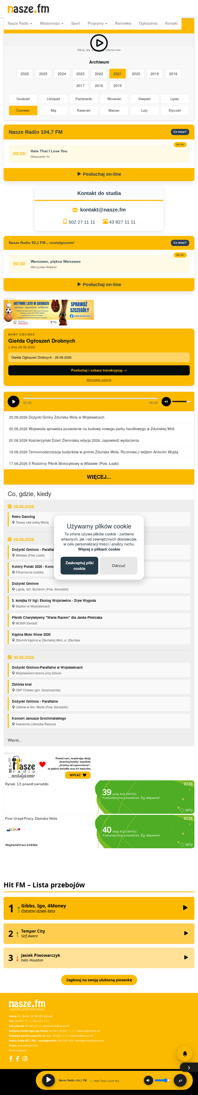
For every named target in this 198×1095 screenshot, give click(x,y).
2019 (155, 73)
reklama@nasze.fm (88, 1030)
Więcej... (99, 476)
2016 (99, 85)
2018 (173, 73)
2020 (136, 73)
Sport (75, 23)
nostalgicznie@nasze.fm (89, 1040)
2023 (80, 73)
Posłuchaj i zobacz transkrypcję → (99, 370)
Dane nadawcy (18, 1050)
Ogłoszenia (148, 23)
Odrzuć (118, 565)
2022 (99, 73)
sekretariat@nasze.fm (56, 1026)
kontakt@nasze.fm (103, 210)
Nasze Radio (19, 23)
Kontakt (171, 23)
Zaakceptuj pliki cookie (79, 565)
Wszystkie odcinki (99, 379)
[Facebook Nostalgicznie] (17, 1059)
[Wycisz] (148, 1080)
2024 (62, 73)
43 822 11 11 (67, 1030)
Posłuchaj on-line (101, 174)
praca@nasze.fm (28, 1045)
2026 (25, 73)
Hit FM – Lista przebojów (44, 884)
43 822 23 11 (33, 1026)
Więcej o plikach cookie (99, 549)
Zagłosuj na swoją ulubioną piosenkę (99, 979)
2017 (80, 85)
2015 (117, 85)
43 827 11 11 (122, 222)
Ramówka (123, 23)
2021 (117, 73)
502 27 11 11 (82, 222)
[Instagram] (24, 1059)
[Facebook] (11, 1059)
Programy (96, 23)
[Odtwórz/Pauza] (48, 1080)
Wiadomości (50, 23)
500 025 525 (65, 1040)
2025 (43, 73)
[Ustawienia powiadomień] (184, 1053)
